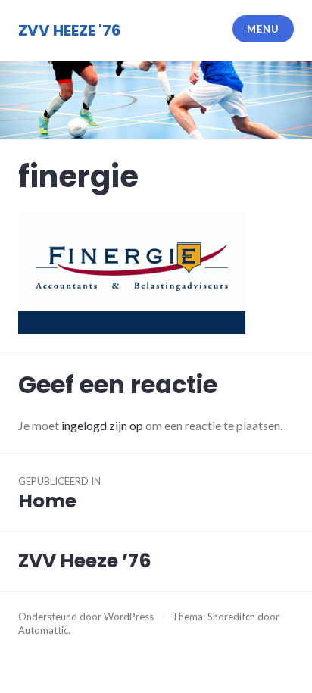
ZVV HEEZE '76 (69, 30)
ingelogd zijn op (102, 425)
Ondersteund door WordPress (86, 616)
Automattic (43, 630)
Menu (263, 29)
